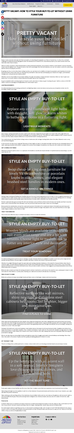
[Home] (4, 5)
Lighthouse (43, 432)
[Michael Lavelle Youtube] (6, 1)
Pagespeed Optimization (34, 432)
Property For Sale (40, 4)
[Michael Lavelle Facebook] (2, 1)
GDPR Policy (34, 421)
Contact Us (67, 5)
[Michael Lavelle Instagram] (4, 1)
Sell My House (30, 4)
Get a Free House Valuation (19, 4)
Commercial (50, 4)
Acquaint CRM (32, 430)
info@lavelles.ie (22, 82)
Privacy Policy (35, 424)
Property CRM (45, 430)
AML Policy (34, 422)
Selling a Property (21, 421)
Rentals (57, 4)
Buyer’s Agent (32, 6)
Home (18, 419)
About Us (40, 6)
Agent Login (53, 430)
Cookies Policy (35, 419)
